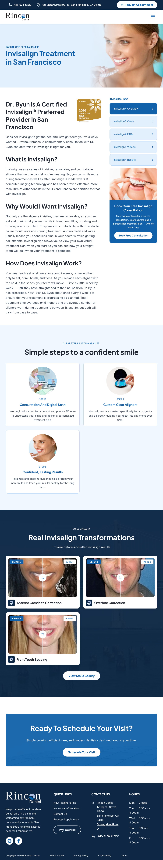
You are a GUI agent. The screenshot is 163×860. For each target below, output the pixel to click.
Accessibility (104, 855)
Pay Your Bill (67, 830)
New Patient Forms (64, 802)
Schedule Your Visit (81, 752)
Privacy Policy (81, 855)
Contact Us (60, 813)
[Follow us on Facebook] (18, 841)
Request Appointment (66, 819)
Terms (124, 855)
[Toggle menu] (153, 16)
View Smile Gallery (81, 675)
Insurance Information (66, 808)
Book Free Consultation (133, 235)
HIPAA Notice (57, 855)
